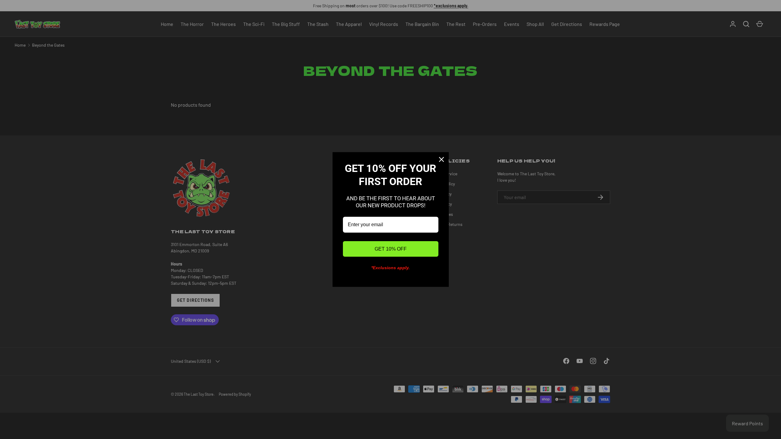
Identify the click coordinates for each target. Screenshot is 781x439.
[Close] (441, 159)
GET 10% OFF (391, 249)
